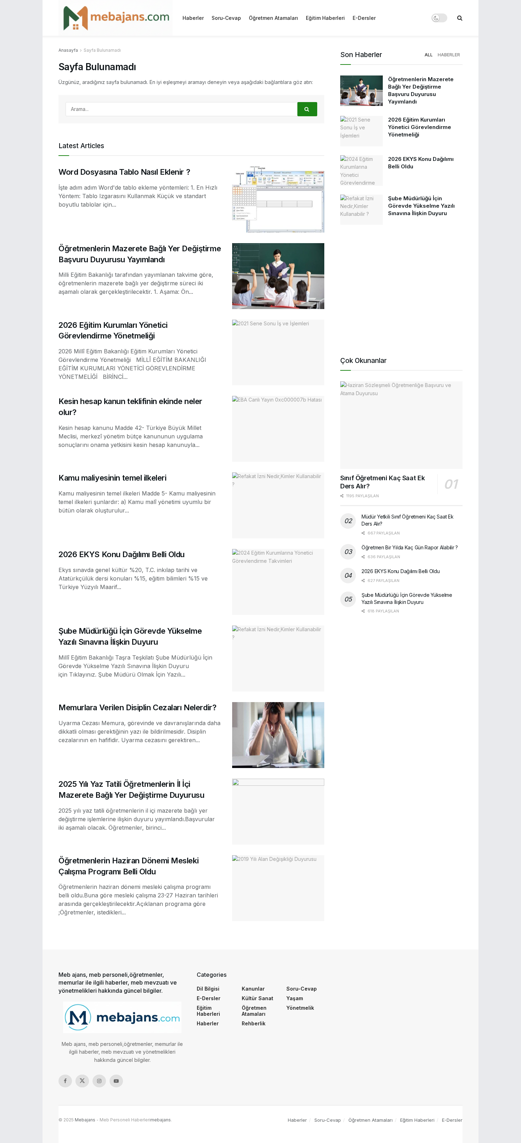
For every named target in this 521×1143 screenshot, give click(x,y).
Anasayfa (68, 50)
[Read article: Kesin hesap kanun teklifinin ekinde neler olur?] (278, 429)
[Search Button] (460, 18)
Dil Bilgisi (208, 989)
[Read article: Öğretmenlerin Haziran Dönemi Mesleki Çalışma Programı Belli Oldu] (278, 888)
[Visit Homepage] (115, 18)
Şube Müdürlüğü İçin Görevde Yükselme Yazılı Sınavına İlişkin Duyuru (421, 206)
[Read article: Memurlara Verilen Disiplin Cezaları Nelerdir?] (278, 735)
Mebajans (85, 1119)
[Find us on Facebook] (65, 1081)
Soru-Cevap (226, 18)
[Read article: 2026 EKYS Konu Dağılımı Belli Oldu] (278, 582)
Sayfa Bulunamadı (102, 50)
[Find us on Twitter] (82, 1081)
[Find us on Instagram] (99, 1081)
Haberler (193, 18)
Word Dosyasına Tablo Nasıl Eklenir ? (124, 172)
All (429, 54)
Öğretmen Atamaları (273, 18)
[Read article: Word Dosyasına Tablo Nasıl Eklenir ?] (278, 199)
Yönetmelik (300, 1008)
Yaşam (294, 998)
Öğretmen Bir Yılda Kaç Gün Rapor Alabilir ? (410, 547)
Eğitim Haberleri (325, 18)
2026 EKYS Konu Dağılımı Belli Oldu (121, 554)
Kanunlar (253, 989)
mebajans (160, 1119)
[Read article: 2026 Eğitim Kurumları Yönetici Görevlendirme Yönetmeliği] (278, 353)
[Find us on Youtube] (116, 1081)
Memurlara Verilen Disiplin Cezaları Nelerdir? (137, 707)
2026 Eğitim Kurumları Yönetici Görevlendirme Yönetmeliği (419, 127)
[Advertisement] (401, 288)
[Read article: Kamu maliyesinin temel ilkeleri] (278, 505)
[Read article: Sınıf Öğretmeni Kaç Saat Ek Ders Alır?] (401, 425)
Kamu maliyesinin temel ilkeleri (112, 477)
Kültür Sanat (257, 998)
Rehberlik (253, 1023)
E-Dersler (364, 18)
